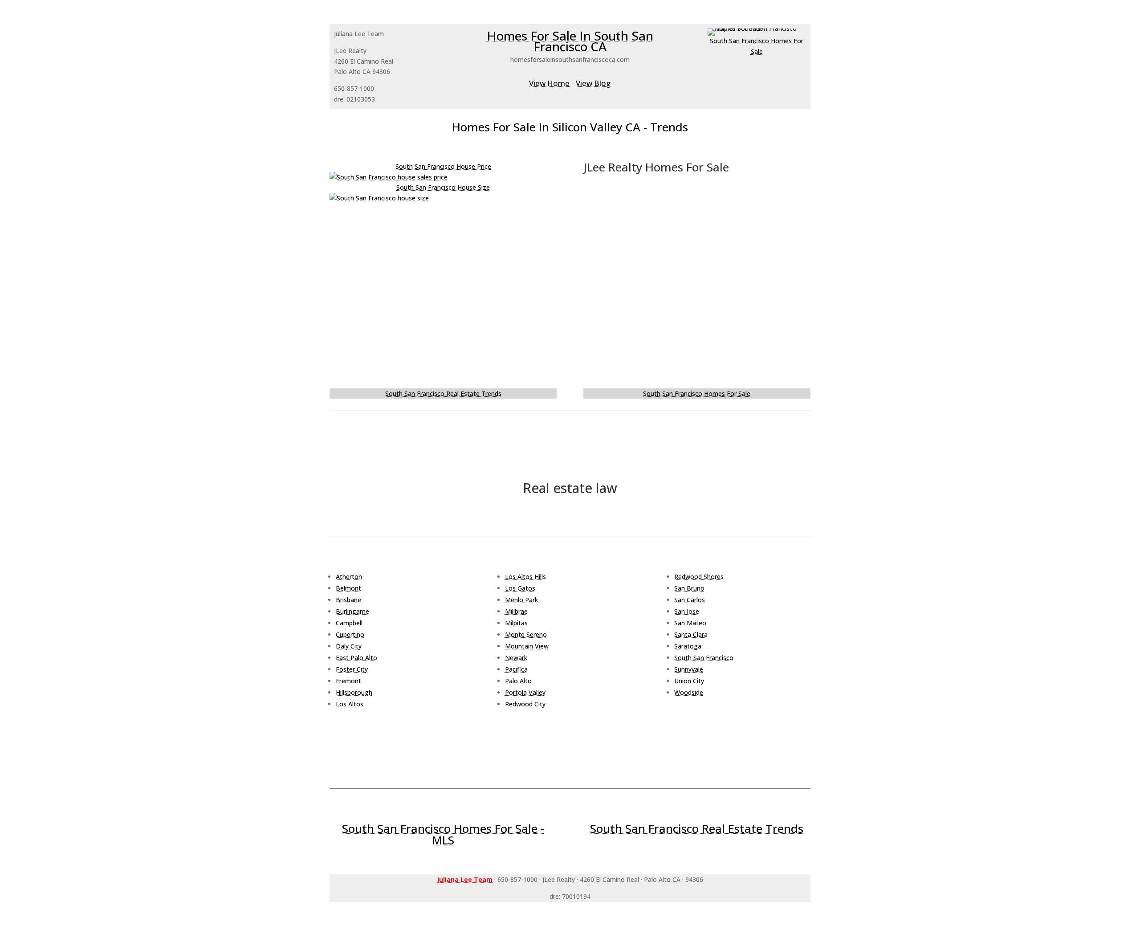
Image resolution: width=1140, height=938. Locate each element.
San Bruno (689, 588)
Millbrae (516, 611)
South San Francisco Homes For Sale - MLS (443, 834)
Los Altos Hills (525, 576)
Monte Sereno (526, 634)
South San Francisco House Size (443, 187)
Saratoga (687, 646)
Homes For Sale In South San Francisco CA (570, 41)
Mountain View (527, 646)
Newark (516, 657)
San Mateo (690, 623)
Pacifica (516, 669)
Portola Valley (525, 692)
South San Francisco (703, 657)
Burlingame (352, 611)
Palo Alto (518, 681)
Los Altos (349, 704)
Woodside (688, 692)
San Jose (686, 611)
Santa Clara (691, 634)
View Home (549, 83)
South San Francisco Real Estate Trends (443, 393)
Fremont (348, 681)
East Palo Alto (356, 657)
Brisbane (348, 599)
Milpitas (516, 623)
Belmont (348, 588)
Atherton (349, 576)
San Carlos (689, 599)
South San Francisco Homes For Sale (696, 393)
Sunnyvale (688, 669)
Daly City (349, 646)
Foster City (352, 669)
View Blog (593, 83)
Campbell (349, 623)
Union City (689, 681)
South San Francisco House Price (443, 166)
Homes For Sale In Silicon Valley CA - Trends (570, 127)
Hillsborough (354, 692)
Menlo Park (521, 599)
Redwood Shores (699, 576)
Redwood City (525, 704)
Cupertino (350, 634)
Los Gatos (520, 588)
